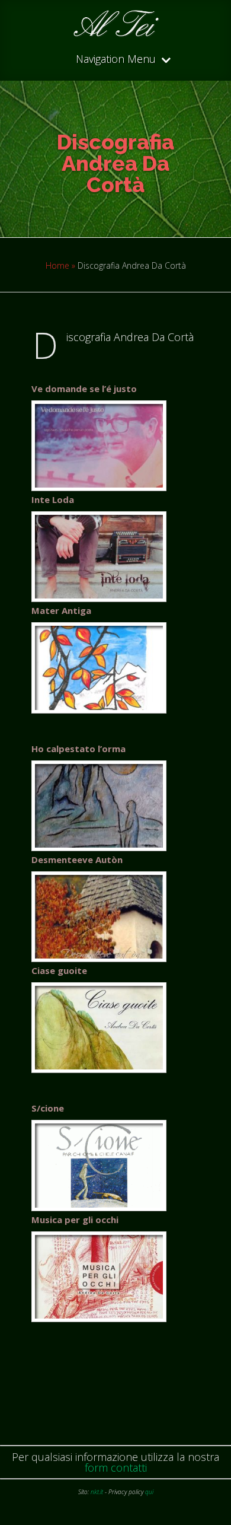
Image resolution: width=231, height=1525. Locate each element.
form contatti (116, 1467)
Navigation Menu (116, 59)
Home (57, 265)
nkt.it (97, 1492)
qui (149, 1492)
